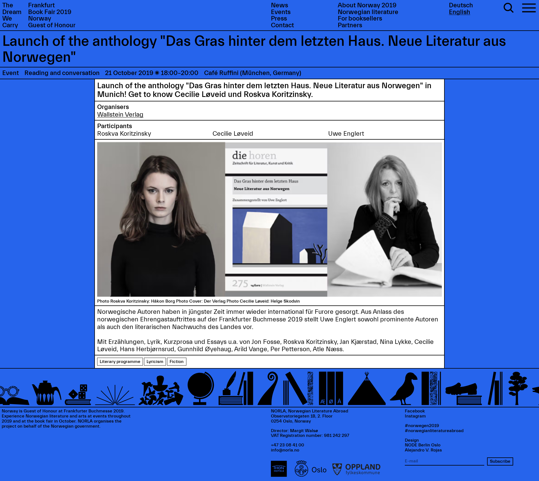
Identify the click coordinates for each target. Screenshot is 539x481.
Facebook (415, 411)
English (459, 12)
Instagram (415, 416)
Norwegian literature (368, 12)
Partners (350, 25)
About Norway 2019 (367, 5)
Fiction (177, 361)
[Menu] (529, 8)
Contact (282, 25)
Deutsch (461, 5)
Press (279, 18)
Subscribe (500, 461)
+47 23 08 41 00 (287, 445)
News (279, 5)
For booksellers (360, 18)
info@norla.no (285, 450)
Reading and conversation (62, 73)
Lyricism (155, 361)
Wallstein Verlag (120, 114)
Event (10, 73)
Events (281, 12)
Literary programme (120, 361)
